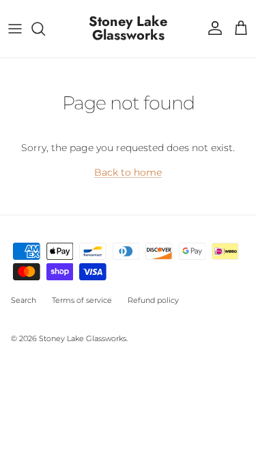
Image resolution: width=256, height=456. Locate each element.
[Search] (45, 29)
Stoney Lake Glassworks (82, 338)
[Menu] (15, 29)
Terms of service (82, 300)
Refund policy (153, 300)
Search (23, 300)
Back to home (128, 172)
